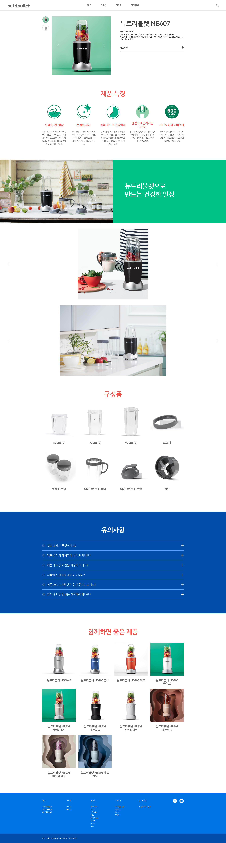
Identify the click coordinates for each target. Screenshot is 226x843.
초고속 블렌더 (47, 807)
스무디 (93, 809)
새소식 (69, 807)
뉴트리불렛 (142, 801)
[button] (58, 46)
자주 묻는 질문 (120, 807)
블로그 (69, 809)
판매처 (117, 815)
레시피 (119, 5)
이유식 (93, 823)
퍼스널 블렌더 (47, 812)
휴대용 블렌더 (47, 809)
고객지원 (135, 5)
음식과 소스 (94, 818)
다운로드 (124, 47)
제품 (89, 5)
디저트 (93, 821)
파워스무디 (94, 807)
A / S (117, 812)
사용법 (117, 809)
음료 (92, 815)
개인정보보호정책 (145, 807)
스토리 (103, 5)
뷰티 (92, 826)
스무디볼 (94, 812)
